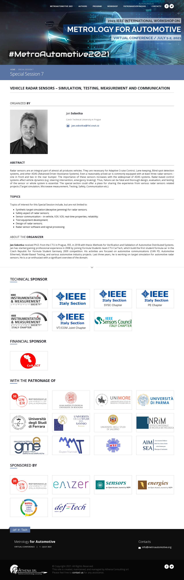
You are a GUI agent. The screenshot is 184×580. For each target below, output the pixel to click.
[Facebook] (166, 6)
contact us (77, 572)
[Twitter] (171, 6)
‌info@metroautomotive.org (156, 547)
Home (12, 69)
